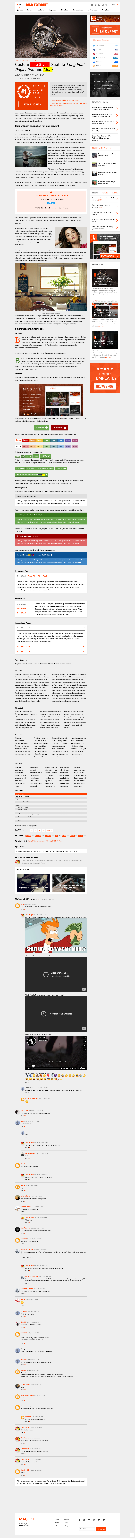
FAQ (57, 1526)
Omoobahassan (26, 1206)
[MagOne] (37, 5)
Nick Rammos (25, 1228)
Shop (66, 1526)
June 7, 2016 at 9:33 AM (37, 1416)
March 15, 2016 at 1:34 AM (32, 1299)
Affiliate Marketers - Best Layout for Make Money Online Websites (104, 312)
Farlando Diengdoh (27, 1249)
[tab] (22, 576)
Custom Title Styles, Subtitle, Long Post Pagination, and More (103, 281)
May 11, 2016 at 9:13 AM (44, 1098)
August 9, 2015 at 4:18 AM (30, 904)
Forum (57, 1522)
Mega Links (52, 10)
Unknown (24, 1239)
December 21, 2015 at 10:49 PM (41, 1087)
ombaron (24, 1359)
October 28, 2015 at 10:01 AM (38, 1206)
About (57, 1519)
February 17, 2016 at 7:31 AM (41, 1153)
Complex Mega (78, 10)
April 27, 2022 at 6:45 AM (35, 1448)
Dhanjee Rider (25, 1470)
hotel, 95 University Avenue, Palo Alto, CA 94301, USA (44, 841)
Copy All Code (20, 794)
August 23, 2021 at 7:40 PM (36, 1427)
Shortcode (93, 10)
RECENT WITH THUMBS (101, 148)
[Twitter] (99, 5)
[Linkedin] (84, 1520)
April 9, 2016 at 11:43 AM (33, 1332)
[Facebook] (92, 5)
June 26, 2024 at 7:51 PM (36, 1470)
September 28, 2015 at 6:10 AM (41, 1174)
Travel (34, 60)
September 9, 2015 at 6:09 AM (40, 914)
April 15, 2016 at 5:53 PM (33, 1359)
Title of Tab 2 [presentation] (32, 576)
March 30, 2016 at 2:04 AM (33, 1322)
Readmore (114, 295)
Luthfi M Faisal (25, 1196)
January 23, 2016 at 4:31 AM (40, 1249)
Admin (23, 1185)
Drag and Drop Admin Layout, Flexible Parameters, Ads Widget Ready (68, 887)
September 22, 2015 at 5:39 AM (36, 1110)
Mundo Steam (25, 1384)
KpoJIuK (23, 1322)
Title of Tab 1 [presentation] (21, 576)
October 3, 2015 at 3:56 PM (32, 1185)
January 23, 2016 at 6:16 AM (40, 1288)
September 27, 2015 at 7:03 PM (36, 1164)
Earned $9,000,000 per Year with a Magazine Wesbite (104, 343)
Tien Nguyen (29, 915)
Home (21, 10)
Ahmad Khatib (29, 1153)
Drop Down (40, 10)
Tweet (52, 203)
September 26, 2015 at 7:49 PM (41, 1142)
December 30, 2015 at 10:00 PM (34, 1238)
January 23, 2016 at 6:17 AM (45, 1276)
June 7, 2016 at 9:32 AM (32, 1406)
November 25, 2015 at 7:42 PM (37, 1228)
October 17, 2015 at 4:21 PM (37, 1196)
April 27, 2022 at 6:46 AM (35, 1459)
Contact (66, 1519)
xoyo (22, 904)
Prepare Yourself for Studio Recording (65, 100)
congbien (24, 1311)
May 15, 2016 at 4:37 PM (36, 1384)
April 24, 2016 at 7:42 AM (33, 1370)
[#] (79, 1520)
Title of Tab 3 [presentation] (42, 576)
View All (49, 830)
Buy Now (106, 10)
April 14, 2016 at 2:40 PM (34, 1349)
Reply (22, 909)
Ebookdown (25, 1164)
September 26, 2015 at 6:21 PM (40, 1132)
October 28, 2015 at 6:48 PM (40, 1217)
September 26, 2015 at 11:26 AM (32, 1121)
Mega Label (65, 10)
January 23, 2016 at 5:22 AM (40, 1265)
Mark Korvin (25, 1110)
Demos (29, 10)
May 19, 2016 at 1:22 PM (39, 1395)
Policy (66, 1522)
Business (25, 60)
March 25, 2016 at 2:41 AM (33, 1311)
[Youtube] (103, 5)
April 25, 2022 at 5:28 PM (35, 1438)
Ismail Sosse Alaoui (31, 1098)
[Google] (95, 5)
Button (18, 440)
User (22, 1121)
